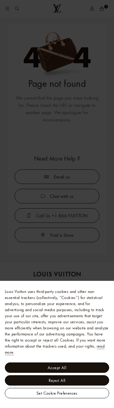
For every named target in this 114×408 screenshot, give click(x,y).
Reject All (57, 380)
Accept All (57, 367)
